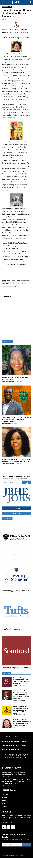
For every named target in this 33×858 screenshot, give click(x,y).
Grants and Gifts (6, 6)
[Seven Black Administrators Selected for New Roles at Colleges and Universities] (16, 442)
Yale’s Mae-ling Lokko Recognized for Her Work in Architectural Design (22, 721)
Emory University (11, 280)
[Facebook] (13, 827)
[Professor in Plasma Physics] (16, 537)
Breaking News (5, 423)
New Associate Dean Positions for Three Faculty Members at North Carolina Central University (21, 694)
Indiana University (6, 283)
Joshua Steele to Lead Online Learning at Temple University (14, 773)
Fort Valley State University (23, 280)
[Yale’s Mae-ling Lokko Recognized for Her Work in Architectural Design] (7, 724)
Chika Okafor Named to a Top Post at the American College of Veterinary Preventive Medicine (16, 419)
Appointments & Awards (7, 381)
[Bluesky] (4, 827)
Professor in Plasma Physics (9, 554)
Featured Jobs (7, 518)
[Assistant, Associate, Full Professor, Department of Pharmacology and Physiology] (16, 573)
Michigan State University (19, 283)
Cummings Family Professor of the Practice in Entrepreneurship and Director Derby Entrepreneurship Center (14, 629)
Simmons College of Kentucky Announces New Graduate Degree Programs (21, 680)
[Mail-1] (8, 827)
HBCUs (14, 685)
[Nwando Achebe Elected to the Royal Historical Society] (16, 360)
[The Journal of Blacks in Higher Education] (16, 2)
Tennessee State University (9, 286)
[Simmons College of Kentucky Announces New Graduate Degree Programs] (7, 682)
